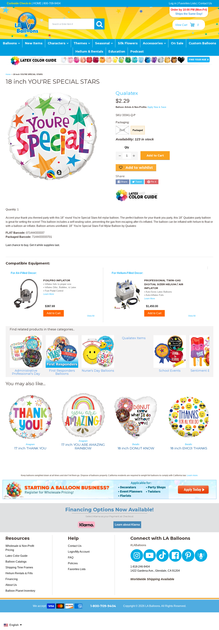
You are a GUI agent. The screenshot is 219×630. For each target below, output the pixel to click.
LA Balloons (152, 605)
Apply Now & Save (156, 107)
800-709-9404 (52, 3)
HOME (37, 3)
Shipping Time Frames (19, 567)
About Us (11, 584)
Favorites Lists (187, 3)
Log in (172, 3)
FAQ (70, 557)
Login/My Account (78, 551)
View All (90, 316)
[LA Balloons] (26, 22)
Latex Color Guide (16, 555)
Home (8, 74)
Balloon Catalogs (16, 561)
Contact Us (205, 3)
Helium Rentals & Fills (19, 573)
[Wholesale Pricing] (109, 496)
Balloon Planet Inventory (20, 590)
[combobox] (71, 23)
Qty (127, 147)
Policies (73, 563)
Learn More (48, 294)
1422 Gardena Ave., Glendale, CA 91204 (155, 570)
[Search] (99, 23)
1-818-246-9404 (140, 566)
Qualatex (127, 93)
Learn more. (192, 475)
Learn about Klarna (127, 524)
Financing (11, 579)
